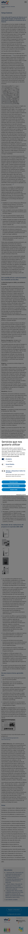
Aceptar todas (13, 489)
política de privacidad (12, 456)
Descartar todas (14, 482)
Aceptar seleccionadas (14, 486)
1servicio (9, 461)
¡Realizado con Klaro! (21, 494)
